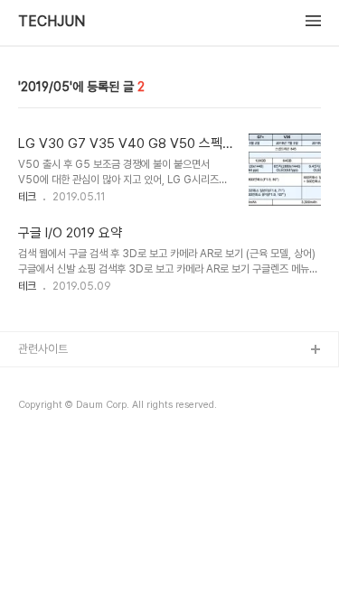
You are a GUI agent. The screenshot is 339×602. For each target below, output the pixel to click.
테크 (27, 196)
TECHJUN (51, 22)
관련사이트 (43, 349)
